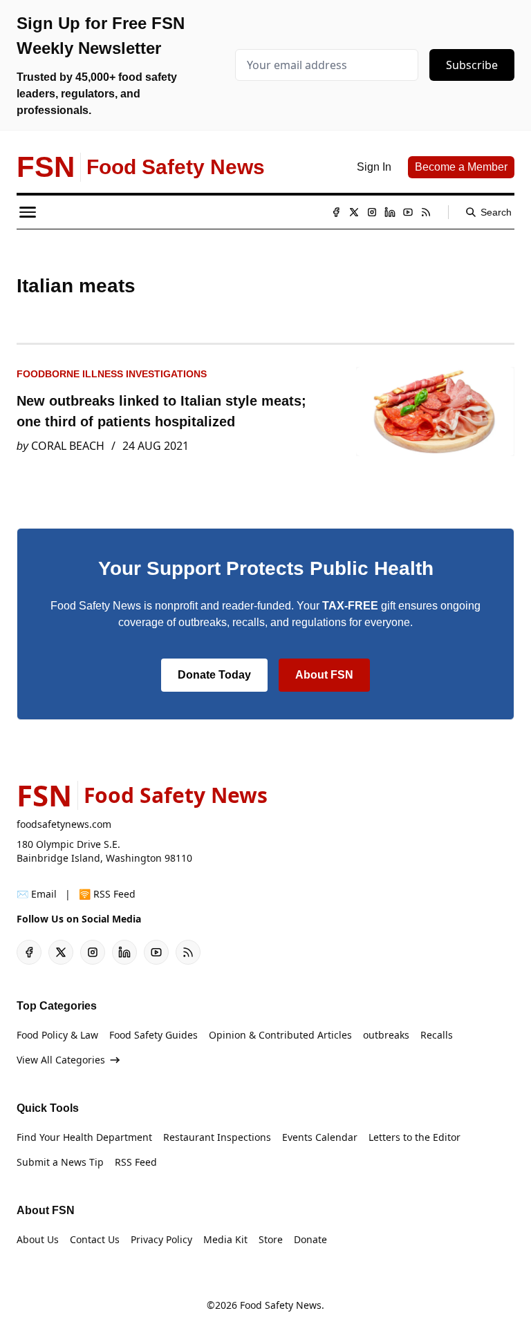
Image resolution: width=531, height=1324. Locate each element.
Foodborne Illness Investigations (112, 373)
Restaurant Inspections (217, 1137)
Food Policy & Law (57, 1034)
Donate (310, 1239)
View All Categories (61, 1059)
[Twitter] (354, 212)
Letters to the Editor (414, 1137)
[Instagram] (372, 212)
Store (271, 1239)
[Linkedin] (389, 212)
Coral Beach (67, 445)
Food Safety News (281, 1305)
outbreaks (386, 1034)
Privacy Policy (161, 1239)
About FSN (324, 675)
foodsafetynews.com (64, 824)
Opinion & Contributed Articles (280, 1034)
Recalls (436, 1034)
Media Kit (225, 1239)
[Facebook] (336, 212)
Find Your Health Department (84, 1137)
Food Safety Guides (153, 1034)
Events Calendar (319, 1137)
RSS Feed (136, 1162)
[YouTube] (407, 212)
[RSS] (425, 212)
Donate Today (214, 675)
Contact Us (95, 1239)
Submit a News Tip (60, 1162)
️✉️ (37, 893)
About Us (38, 1239)
